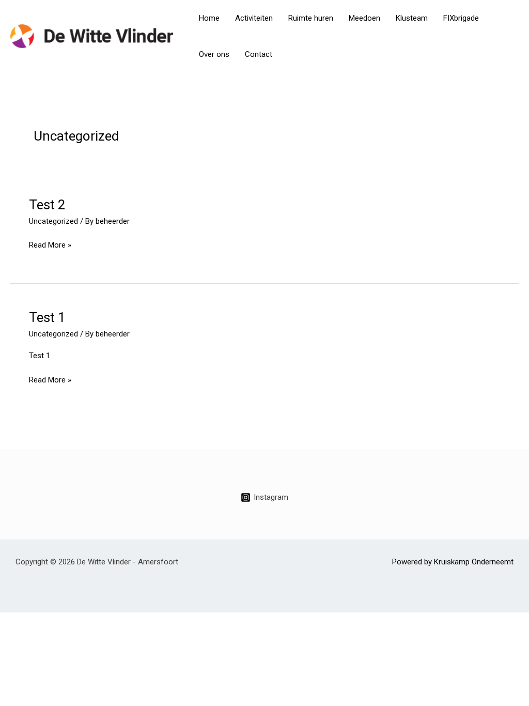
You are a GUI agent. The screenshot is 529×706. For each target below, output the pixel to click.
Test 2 (47, 204)
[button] (508, 36)
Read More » (50, 244)
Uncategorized (53, 221)
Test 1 (47, 317)
